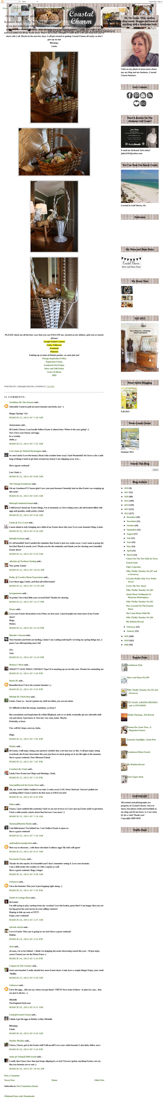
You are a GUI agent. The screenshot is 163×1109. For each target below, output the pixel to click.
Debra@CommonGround (21, 503)
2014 (126, 505)
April (129, 550)
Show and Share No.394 (138, 677)
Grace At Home (54, 372)
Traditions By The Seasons (21, 402)
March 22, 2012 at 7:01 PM (26, 739)
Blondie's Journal (17, 635)
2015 (126, 501)
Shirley (12, 746)
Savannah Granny (17, 859)
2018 (126, 488)
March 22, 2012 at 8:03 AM (26, 496)
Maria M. (13, 681)
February (131, 627)
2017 (126, 492)
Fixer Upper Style (135, 777)
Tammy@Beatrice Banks (20, 824)
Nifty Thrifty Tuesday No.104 (139, 617)
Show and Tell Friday (54, 368)
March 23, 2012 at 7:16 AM (26, 816)
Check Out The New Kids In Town (142, 558)
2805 (54, 375)
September (132, 530)
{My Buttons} (67, 8)
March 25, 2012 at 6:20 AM (26, 978)
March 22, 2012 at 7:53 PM (26, 777)
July (129, 538)
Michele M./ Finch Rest (19, 697)
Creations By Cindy (18, 769)
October (131, 525)
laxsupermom (15, 593)
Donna (12, 609)
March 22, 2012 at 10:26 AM (26, 570)
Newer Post (9, 1080)
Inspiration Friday (54, 362)
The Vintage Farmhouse (20, 484)
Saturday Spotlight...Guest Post (141, 739)
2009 (126, 645)
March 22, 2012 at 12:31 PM (26, 657)
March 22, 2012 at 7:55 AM (26, 444)
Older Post (99, 1080)
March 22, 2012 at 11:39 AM (26, 586)
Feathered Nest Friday (54, 365)
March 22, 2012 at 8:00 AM (26, 476)
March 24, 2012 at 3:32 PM (26, 939)
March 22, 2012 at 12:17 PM (26, 602)
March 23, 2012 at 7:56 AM (26, 835)
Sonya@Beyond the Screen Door (24, 785)
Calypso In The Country (20, 966)
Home (5, 8)
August (130, 534)
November (132, 521)
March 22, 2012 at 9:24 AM (26, 531)
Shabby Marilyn (16, 1041)
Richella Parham (17, 538)
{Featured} (32, 8)
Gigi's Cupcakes (133, 567)
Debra (12, 804)
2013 (126, 509)
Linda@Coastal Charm (20, 1015)
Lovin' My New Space (136, 586)
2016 (126, 496)
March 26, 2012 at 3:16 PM (26, 1049)
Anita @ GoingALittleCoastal (22, 1056)
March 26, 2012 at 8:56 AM (26, 1033)
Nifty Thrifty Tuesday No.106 (139, 590)
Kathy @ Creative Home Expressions (26, 577)
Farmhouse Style (134, 665)
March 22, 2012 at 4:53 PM (26, 689)
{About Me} (18, 8)
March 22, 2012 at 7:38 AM (26, 417)
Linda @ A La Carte (18, 522)
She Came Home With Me (138, 613)
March (130, 555)
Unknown (13, 882)
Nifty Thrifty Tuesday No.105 (139, 601)
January (131, 631)
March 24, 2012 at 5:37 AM (26, 920)
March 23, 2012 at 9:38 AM (26, 874)
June (129, 542)
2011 (126, 636)
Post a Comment (11, 1075)
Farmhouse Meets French (138, 752)
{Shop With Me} (49, 8)
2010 (126, 640)
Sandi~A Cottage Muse (19, 898)
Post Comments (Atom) (27, 1086)
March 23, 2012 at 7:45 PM (26, 890)
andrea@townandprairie (20, 843)
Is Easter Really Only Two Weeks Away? (29, 21)
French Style (132, 563)
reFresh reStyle (16, 927)
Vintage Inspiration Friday (54, 358)
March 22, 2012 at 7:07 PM (26, 761)
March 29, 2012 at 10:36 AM (26, 1069)
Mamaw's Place (16, 665)
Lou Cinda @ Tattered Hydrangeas (25, 451)
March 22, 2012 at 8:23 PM (26, 797)
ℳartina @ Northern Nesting (22, 561)
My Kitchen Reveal (135, 621)
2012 (126, 513)
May (129, 546)
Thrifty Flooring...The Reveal (140, 715)
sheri (11, 946)
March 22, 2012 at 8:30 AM (26, 515)
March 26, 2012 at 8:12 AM (26, 1007)
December (131, 517)
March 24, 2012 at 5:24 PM (26, 958)
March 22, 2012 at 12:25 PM (26, 628)
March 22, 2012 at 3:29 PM (26, 673)
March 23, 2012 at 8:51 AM (26, 851)
